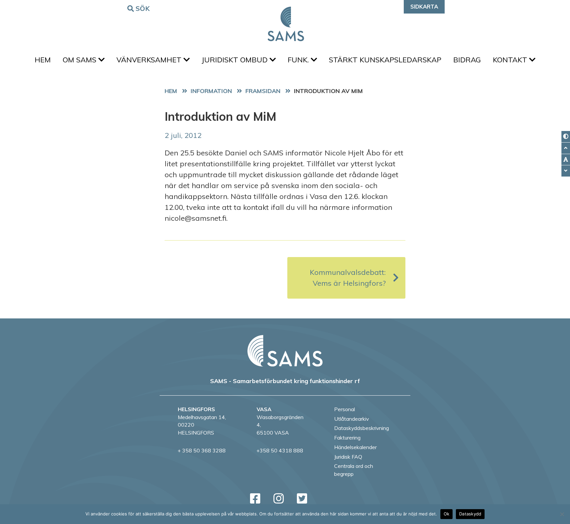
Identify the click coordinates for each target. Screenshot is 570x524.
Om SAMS (80, 59)
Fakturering (347, 437)
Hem (43, 59)
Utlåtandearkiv (351, 418)
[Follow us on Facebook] (255, 498)
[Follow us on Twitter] (302, 498)
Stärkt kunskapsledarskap (385, 59)
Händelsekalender (355, 447)
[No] (561, 514)
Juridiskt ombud (235, 59)
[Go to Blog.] (213, 90)
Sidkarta (424, 6)
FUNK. (299, 59)
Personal (344, 409)
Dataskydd (470, 513)
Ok (447, 513)
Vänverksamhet (149, 59)
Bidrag (467, 59)
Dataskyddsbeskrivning (361, 428)
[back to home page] (285, 351)
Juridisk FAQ (348, 456)
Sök (143, 8)
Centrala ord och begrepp (353, 470)
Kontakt (511, 59)
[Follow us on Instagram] (278, 498)
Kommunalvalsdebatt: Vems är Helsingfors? (348, 278)
